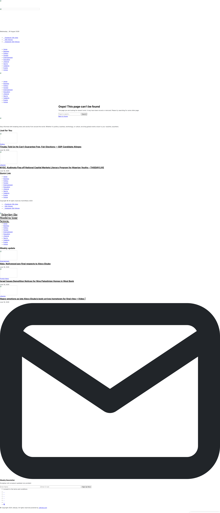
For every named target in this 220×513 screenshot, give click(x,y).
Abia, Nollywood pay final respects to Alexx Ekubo (25, 263)
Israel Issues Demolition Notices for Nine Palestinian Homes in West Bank (37, 281)
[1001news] (110, 4)
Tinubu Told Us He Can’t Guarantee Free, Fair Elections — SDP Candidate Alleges (40, 146)
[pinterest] (3, 498)
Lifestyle (6, 189)
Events (5, 195)
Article (5, 197)
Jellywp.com (43, 508)
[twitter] (3, 494)
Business (6, 179)
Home (5, 177)
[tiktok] (3, 502)
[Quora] (4, 504)
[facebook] (3, 492)
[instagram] (3, 496)
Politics (5, 181)
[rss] (3, 500)
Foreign (5, 183)
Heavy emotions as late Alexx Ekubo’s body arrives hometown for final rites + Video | (43, 299)
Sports (5, 191)
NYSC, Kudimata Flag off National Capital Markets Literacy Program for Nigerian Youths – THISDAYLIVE (52, 167)
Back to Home (63, 116)
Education (6, 187)
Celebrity (6, 193)
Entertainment (8, 185)
